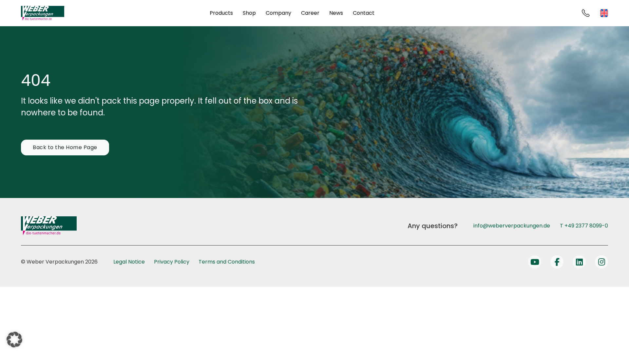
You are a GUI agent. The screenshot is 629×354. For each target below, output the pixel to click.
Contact (363, 13)
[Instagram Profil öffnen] (601, 261)
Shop (249, 13)
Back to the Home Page (65, 147)
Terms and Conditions (227, 262)
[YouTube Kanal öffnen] (534, 261)
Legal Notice (129, 262)
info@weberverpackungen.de (511, 225)
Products (221, 13)
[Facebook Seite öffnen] (556, 261)
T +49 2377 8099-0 (584, 225)
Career (310, 13)
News (336, 13)
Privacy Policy (171, 262)
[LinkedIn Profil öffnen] (579, 261)
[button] (14, 339)
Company (278, 13)
